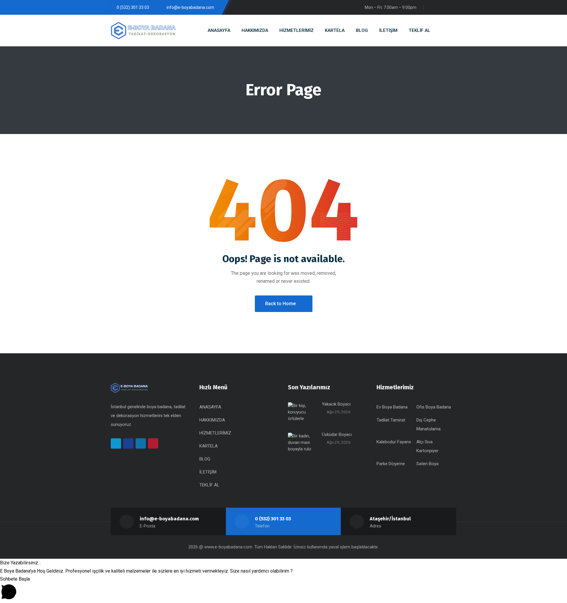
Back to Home (280, 303)
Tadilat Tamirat (391, 420)
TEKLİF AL (209, 485)
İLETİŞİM (207, 472)
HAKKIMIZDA (212, 420)
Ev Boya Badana (392, 407)
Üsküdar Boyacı (337, 434)
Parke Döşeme (391, 463)
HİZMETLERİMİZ (215, 433)
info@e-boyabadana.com (169, 519)
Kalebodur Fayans (394, 442)
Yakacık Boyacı (336, 404)
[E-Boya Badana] (143, 30)
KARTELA (208, 446)
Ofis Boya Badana (433, 407)
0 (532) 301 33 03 (273, 519)
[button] (283, 563)
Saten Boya (427, 463)
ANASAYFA (210, 407)
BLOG (204, 459)
